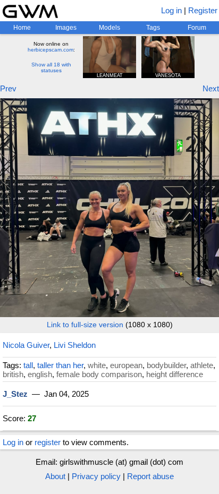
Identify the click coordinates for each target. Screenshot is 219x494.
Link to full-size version (85, 324)
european (126, 365)
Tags (153, 27)
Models (109, 27)
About (55, 476)
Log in (171, 10)
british (13, 374)
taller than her (60, 365)
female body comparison (99, 374)
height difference (174, 374)
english (40, 374)
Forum (197, 27)
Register (202, 10)
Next (211, 88)
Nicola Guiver (26, 345)
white (97, 365)
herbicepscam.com (50, 50)
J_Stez (15, 393)
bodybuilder (166, 365)
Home (22, 27)
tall (28, 365)
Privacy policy (96, 476)
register (48, 442)
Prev (8, 88)
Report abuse (150, 476)
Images (66, 27)
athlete (201, 365)
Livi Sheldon (75, 345)
